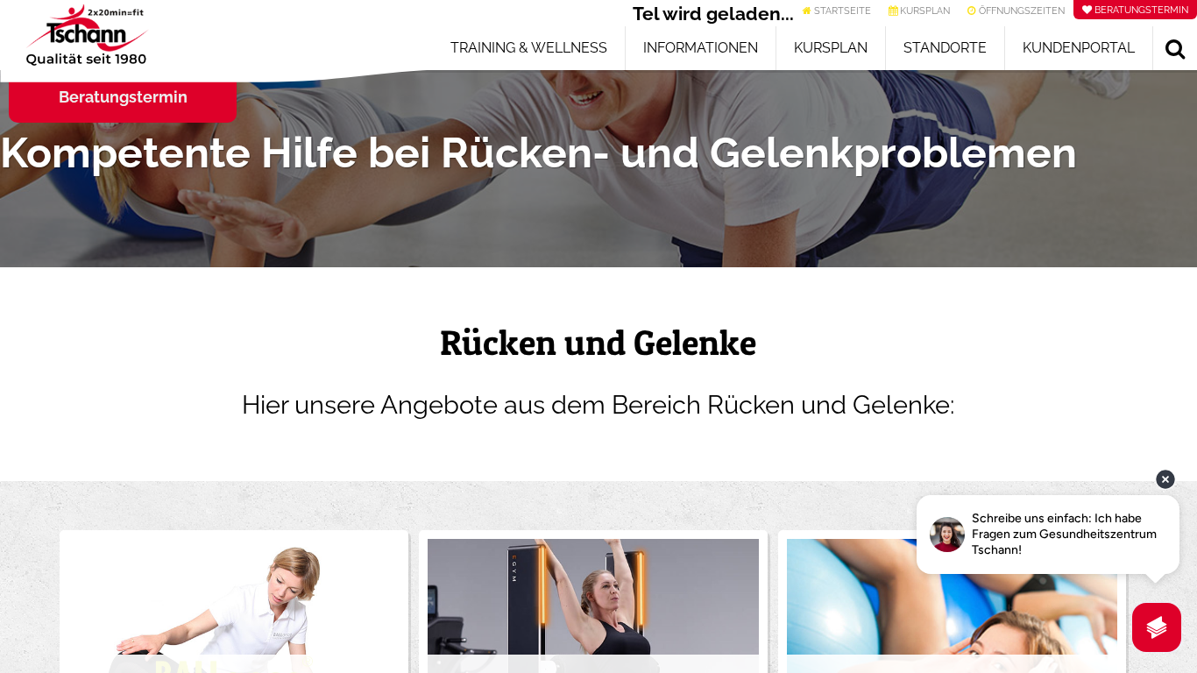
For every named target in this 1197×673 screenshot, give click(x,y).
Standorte (945, 47)
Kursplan (831, 47)
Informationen (700, 47)
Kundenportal (1079, 47)
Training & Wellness (528, 47)
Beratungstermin (123, 97)
